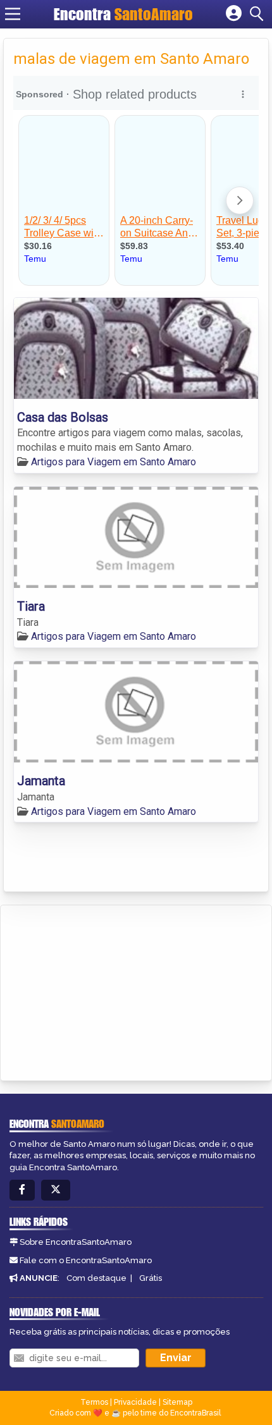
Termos (94, 1402)
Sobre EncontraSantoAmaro (76, 1242)
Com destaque (96, 1278)
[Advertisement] (105, 991)
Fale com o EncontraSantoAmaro (86, 1260)
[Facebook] (22, 1190)
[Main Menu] (12, 14)
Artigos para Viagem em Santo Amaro (113, 462)
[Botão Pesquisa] (258, 13)
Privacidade (135, 1402)
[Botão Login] (234, 14)
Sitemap (177, 1402)
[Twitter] (55, 1190)
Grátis (150, 1278)
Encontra (123, 13)
